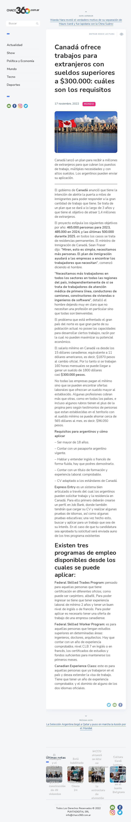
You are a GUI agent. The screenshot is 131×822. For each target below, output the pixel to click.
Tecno (11, 77)
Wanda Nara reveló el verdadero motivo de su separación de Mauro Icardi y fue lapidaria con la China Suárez (86, 22)
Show (11, 53)
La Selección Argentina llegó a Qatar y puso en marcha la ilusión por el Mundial (86, 726)
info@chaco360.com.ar (78, 815)
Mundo (12, 69)
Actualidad (14, 45)
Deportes (13, 85)
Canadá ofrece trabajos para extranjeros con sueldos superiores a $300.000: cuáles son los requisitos (85, 68)
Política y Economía (20, 61)
